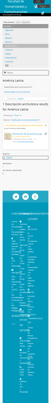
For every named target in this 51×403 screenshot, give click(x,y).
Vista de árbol (9, 22)
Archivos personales (26, 142)
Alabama (8, 38)
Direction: (7, 120)
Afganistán (9, 30)
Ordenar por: (8, 115)
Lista (18, 22)
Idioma (36, 6)
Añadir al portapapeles (45, 133)
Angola (8, 54)
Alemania (8, 42)
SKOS (9, 157)
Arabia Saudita (10, 57)
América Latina (11, 46)
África (7, 34)
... (6, 65)
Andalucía (9, 50)
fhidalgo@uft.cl (18, 310)
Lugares (20, 98)
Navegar (42, 6)
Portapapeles (42, 13)
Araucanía (9, 61)
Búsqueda (26, 22)
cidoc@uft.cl (17, 272)
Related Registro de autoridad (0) (17, 92)
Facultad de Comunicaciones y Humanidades (26, 357)
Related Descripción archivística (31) (18, 87)
